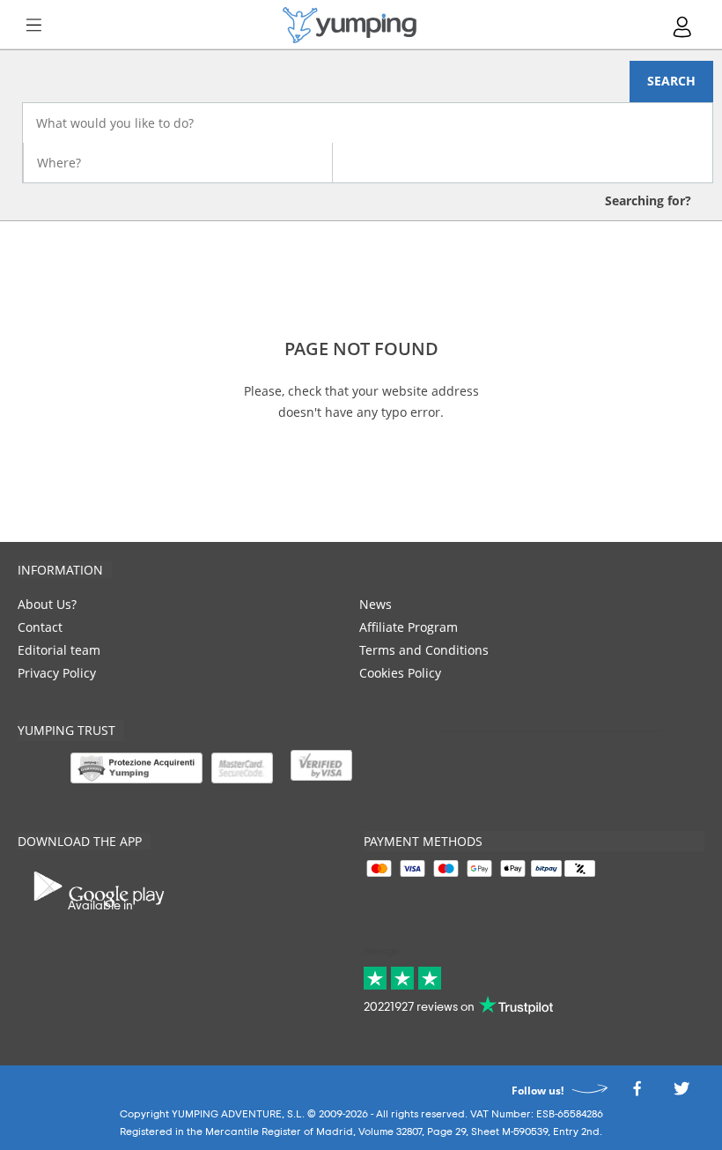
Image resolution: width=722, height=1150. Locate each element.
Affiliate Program (408, 627)
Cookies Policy (400, 672)
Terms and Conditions (424, 650)
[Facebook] (636, 1093)
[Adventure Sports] (349, 25)
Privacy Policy (57, 672)
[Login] (683, 27)
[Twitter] (681, 1093)
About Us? (47, 604)
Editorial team (59, 650)
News (375, 604)
